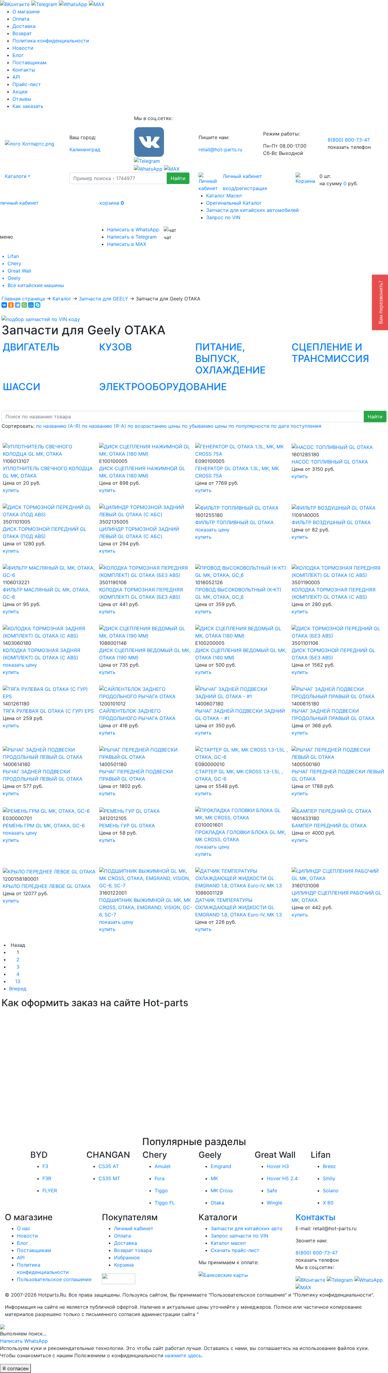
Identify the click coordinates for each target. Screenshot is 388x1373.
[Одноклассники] (11, 305)
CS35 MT (109, 1178)
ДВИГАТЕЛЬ (31, 347)
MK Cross (222, 1190)
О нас (23, 1228)
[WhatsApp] (24, 305)
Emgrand (221, 1166)
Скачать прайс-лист (235, 1250)
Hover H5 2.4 (282, 1178)
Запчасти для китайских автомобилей (252, 210)
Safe (272, 1190)
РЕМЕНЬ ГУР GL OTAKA (127, 825)
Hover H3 (278, 1166)
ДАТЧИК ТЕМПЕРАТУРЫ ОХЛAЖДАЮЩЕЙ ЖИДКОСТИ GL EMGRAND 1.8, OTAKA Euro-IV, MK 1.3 (238, 907)
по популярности (249, 426)
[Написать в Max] (96, 4)
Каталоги (16, 176)
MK (214, 1178)
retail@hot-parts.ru (220, 149)
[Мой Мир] (31, 305)
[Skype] (37, 305)
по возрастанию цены (154, 426)
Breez (329, 1166)
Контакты (23, 70)
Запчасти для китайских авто (247, 1228)
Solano (331, 1190)
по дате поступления (296, 426)
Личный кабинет (242, 176)
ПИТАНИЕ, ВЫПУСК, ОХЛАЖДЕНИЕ (230, 358)
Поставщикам (29, 62)
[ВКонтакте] (4, 305)
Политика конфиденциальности (50, 41)
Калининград (84, 149)
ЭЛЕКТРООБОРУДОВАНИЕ (163, 387)
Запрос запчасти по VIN (239, 1236)
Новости (22, 48)
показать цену (212, 530)
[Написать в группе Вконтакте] (15, 4)
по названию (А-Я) (58, 426)
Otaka (217, 1203)
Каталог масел (228, 1243)
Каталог (61, 299)
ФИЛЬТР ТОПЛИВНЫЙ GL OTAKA (234, 522)
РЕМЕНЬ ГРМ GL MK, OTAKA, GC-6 (44, 825)
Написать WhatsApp (24, 1341)
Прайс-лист (26, 84)
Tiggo (161, 1190)
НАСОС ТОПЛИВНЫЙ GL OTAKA (330, 462)
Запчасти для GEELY (103, 299)
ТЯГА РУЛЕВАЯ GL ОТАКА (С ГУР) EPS (48, 711)
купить (11, 490)
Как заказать (27, 106)
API (16, 77)
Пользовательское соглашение (54, 1279)
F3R (46, 1178)
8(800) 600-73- (349, 140)
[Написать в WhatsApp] (73, 4)
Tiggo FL (165, 1203)
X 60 (328, 1203)
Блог (18, 55)
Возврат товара (133, 1250)
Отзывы (21, 99)
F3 (45, 1166)
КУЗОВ (115, 347)
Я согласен (15, 1368)
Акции (20, 92)
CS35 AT (109, 1166)
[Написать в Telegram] (44, 4)
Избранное (127, 1257)
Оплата (20, 19)
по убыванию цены (204, 426)
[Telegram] (17, 305)
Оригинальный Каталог (234, 203)
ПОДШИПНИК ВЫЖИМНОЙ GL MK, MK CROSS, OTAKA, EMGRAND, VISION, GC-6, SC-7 (145, 907)
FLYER (49, 1190)
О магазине (26, 11)
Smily (329, 1178)
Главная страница (23, 299)
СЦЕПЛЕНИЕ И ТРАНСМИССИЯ (330, 352)
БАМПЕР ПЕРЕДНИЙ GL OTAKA (329, 825)
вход (228, 188)
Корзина (124, 1265)
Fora (160, 1178)
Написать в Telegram (132, 237)
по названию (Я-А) (104, 426)
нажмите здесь (183, 1355)
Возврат (22, 33)
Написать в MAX (126, 244)
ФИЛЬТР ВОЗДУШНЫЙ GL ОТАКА (331, 522)
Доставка (23, 26)
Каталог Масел (224, 196)
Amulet (163, 1166)
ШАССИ (21, 387)
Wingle (274, 1203)
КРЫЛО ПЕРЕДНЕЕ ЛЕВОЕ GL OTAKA (47, 886)
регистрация (251, 188)
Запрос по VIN (223, 217)
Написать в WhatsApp (133, 229)
